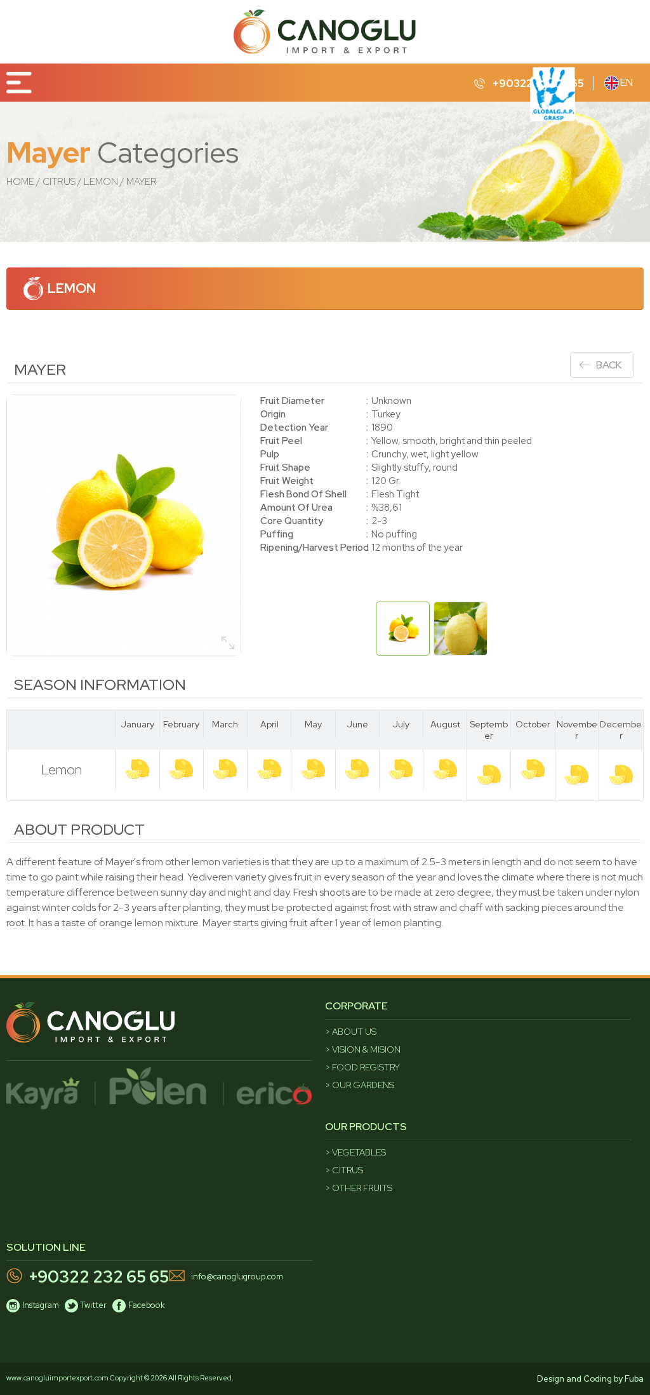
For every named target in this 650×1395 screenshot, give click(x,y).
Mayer (141, 181)
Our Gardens (363, 1085)
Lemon (101, 181)
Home (20, 181)
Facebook (146, 1305)
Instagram (40, 1305)
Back (609, 365)
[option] (124, 525)
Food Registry (366, 1067)
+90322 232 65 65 (99, 1276)
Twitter (94, 1305)
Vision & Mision (366, 1049)
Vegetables (359, 1152)
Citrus (59, 181)
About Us (354, 1031)
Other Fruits (362, 1188)
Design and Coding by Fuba (590, 1378)
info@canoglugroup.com (237, 1276)
